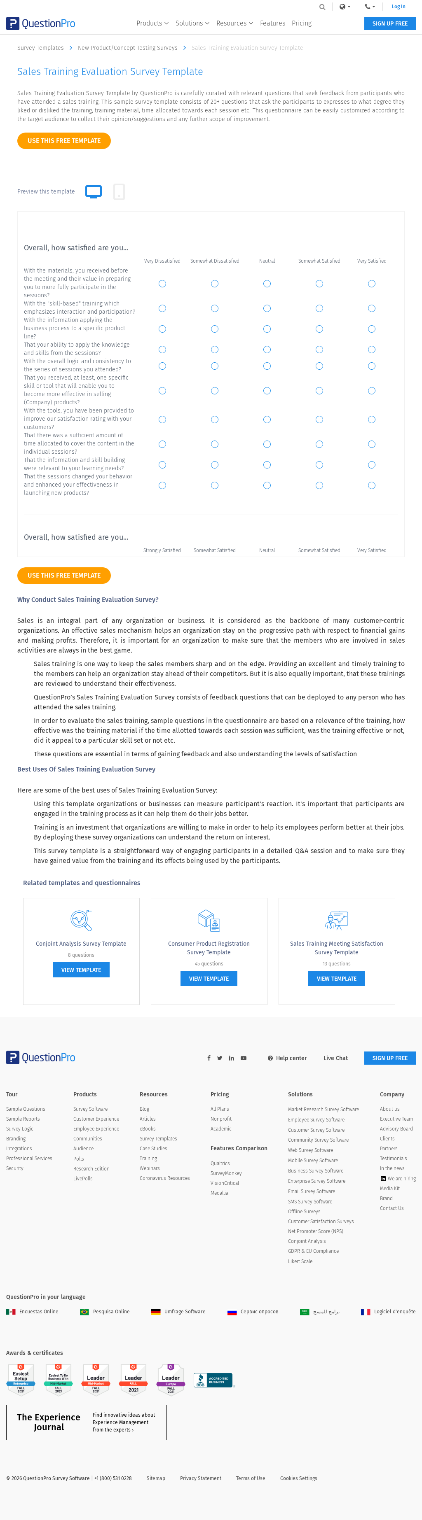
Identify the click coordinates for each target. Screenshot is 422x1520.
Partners (389, 1149)
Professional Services (29, 1158)
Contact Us (392, 1208)
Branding (16, 1139)
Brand (386, 1198)
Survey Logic (19, 1129)
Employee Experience (96, 1129)
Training (148, 1158)
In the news (392, 1168)
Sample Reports (23, 1119)
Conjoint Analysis (307, 1241)
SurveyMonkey (226, 1173)
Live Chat (336, 1058)
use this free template (64, 141)
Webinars (150, 1168)
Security (14, 1168)
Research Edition (91, 1169)
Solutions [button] (189, 23)
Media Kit (390, 1188)
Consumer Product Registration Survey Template (209, 948)
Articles (148, 1119)
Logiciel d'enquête (395, 1312)
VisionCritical (225, 1183)
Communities (87, 1139)
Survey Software (90, 1109)
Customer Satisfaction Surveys (321, 1221)
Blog (144, 1109)
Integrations (19, 1149)
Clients (387, 1139)
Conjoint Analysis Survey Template (81, 943)
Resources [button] (231, 23)
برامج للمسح (326, 1312)
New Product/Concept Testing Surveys (128, 47)
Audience (83, 1149)
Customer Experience (96, 1119)
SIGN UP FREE (390, 23)
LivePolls (83, 1179)
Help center (291, 1058)
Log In (399, 6)
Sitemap (156, 1478)
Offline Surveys (304, 1212)
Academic (221, 1129)
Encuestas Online (39, 1312)
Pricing (302, 23)
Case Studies (153, 1149)
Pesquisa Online (111, 1312)
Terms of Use (250, 1478)
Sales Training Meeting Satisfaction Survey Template (336, 948)
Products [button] (149, 23)
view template (81, 970)
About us (390, 1109)
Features (272, 23)
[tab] (119, 192)
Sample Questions (25, 1109)
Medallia (219, 1193)
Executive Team (396, 1119)
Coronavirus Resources (165, 1178)
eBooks (148, 1129)
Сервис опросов (260, 1312)
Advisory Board (396, 1129)
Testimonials (393, 1158)
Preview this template (46, 191)
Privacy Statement (200, 1478)
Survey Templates (41, 47)
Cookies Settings (298, 1478)
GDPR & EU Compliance (313, 1251)
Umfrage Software (185, 1312)
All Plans (220, 1109)
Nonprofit (221, 1119)
